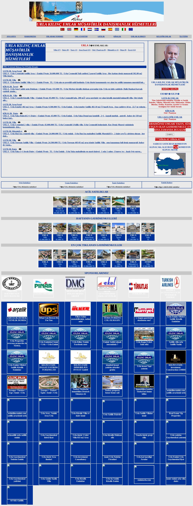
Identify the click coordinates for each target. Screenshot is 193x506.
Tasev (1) (74, 50)
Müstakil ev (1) (113, 50)
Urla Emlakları (24, 183)
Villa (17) (57, 50)
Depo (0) (123, 50)
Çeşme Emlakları (71, 183)
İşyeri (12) (132, 50)
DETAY (60, 206)
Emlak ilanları (166, 183)
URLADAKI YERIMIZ (54, 36)
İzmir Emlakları (118, 183)
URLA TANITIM (81, 36)
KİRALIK (117, 36)
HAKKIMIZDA (30, 36)
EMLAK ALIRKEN (138, 36)
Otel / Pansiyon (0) (99, 50)
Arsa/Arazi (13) (84, 50)
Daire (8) (65, 50)
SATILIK (101, 36)
